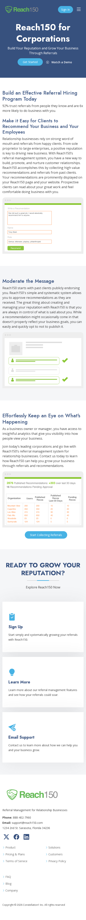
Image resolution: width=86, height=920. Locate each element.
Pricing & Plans (15, 854)
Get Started (30, 62)
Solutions (54, 847)
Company (11, 890)
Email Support (21, 737)
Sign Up (15, 627)
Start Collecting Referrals (46, 535)
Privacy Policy (57, 861)
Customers (55, 854)
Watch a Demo (61, 62)
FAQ (8, 876)
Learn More (19, 682)
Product (10, 847)
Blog (8, 883)
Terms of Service (16, 861)
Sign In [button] (65, 9)
